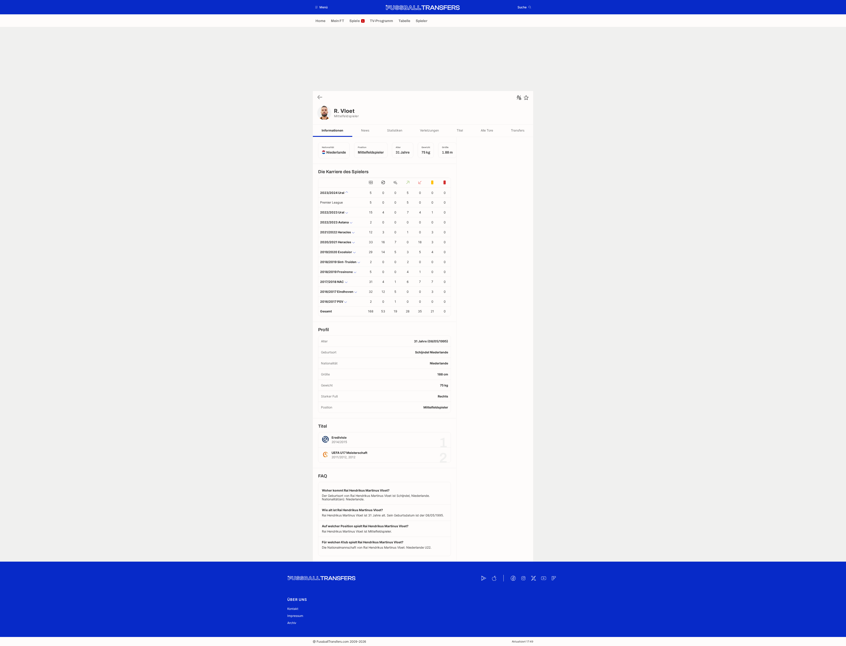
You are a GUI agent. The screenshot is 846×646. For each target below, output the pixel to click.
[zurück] (320, 97)
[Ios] (494, 578)
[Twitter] (533, 578)
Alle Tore (487, 130)
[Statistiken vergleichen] (519, 97)
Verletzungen (429, 130)
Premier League (331, 202)
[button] (321, 7)
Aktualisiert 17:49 (522, 641)
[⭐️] (526, 97)
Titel (460, 130)
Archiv (291, 623)
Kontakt (292, 609)
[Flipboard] (553, 578)
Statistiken (394, 130)
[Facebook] (513, 578)
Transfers (517, 130)
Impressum (295, 616)
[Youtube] (543, 578)
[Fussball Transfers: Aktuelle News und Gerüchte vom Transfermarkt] (422, 7)
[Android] (484, 578)
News (365, 130)
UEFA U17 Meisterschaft (349, 453)
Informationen (332, 130)
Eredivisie (339, 437)
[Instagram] (523, 578)
